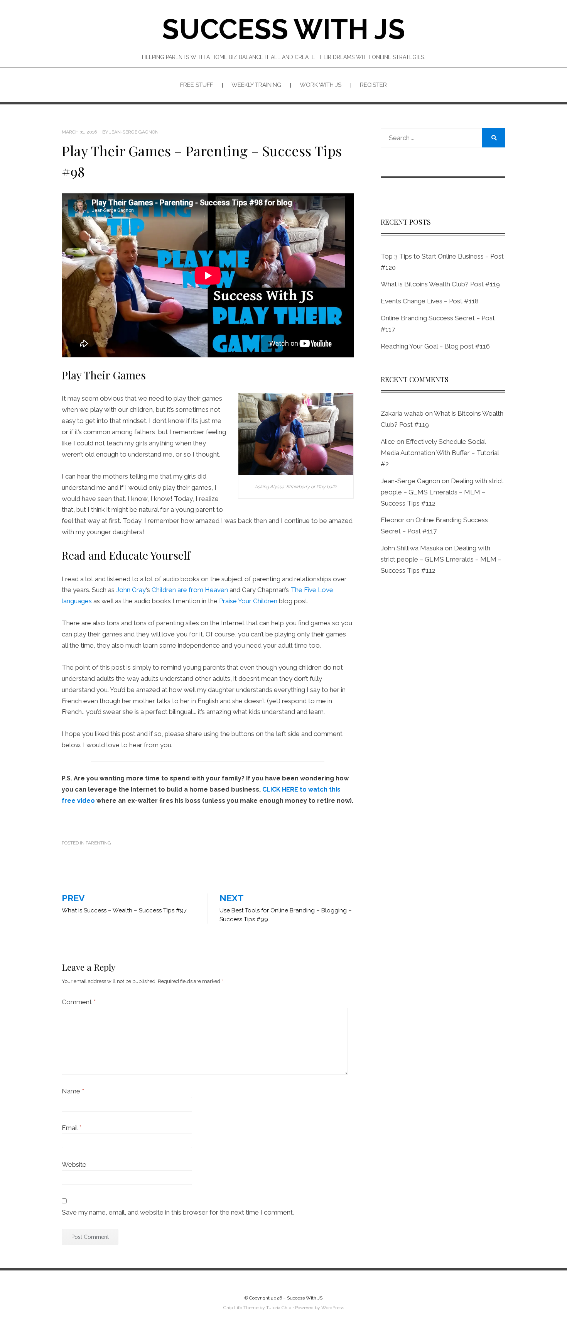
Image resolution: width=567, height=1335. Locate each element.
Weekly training (256, 84)
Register (373, 84)
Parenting (98, 843)
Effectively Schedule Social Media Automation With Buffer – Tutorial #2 (440, 453)
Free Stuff (196, 84)
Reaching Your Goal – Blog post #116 (435, 346)
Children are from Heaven (190, 590)
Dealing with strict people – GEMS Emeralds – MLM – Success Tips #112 (442, 492)
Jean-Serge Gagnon (410, 481)
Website (74, 1164)
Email (71, 1128)
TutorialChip (278, 1307)
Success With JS (283, 29)
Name (73, 1091)
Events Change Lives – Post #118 (430, 301)
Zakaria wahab (402, 413)
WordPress (332, 1307)
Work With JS (320, 84)
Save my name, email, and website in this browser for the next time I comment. (178, 1212)
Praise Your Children (248, 601)
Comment (79, 1002)
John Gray (131, 590)
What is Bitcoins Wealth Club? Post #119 (440, 284)
